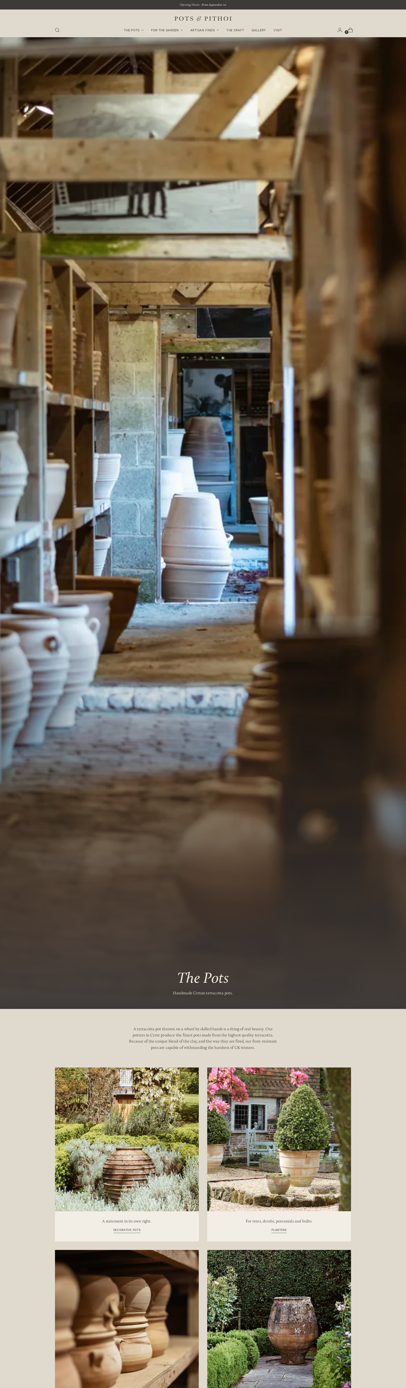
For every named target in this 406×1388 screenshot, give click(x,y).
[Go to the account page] (338, 30)
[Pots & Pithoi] (203, 18)
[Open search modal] (57, 30)
